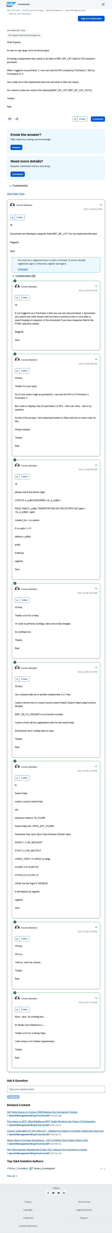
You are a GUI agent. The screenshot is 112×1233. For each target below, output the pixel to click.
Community (24, 4)
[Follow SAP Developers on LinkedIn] (64, 1193)
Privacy (28, 1202)
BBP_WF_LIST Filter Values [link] (20, 14)
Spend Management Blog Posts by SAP (29, 1115)
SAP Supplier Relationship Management (24, 35)
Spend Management (54, 10)
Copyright (28, 1210)
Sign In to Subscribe (91, 18)
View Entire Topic (16, 194)
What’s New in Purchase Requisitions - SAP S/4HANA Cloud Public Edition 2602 (47, 1140)
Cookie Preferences (28, 1226)
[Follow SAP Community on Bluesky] (53, 1193)
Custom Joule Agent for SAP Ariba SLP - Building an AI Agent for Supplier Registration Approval (55, 1131)
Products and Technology (32, 10)
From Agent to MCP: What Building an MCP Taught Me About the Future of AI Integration (51, 1121)
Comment (97, 119)
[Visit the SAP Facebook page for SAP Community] (48, 1193)
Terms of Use (84, 1202)
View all (11, 1176)
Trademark (28, 1218)
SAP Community (13, 10)
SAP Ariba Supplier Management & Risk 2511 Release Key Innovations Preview (47, 1149)
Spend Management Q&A (75, 10)
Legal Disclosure (84, 1210)
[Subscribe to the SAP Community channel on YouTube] (58, 1193)
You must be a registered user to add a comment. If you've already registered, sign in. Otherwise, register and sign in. (51, 262)
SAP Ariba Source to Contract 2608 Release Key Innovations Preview (42, 1112)
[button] (75, 119)
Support (84, 1218)
